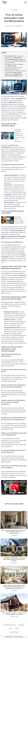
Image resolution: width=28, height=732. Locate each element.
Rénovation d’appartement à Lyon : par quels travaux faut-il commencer (14, 532)
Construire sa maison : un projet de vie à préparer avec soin (14, 613)
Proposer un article (18, 636)
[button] (25, 2)
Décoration (22, 625)
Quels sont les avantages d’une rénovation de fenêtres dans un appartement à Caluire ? (14, 587)
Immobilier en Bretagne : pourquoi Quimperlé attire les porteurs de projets (14, 559)
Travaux (14, 9)
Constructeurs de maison (9, 625)
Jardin (10, 628)
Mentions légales (9, 636)
